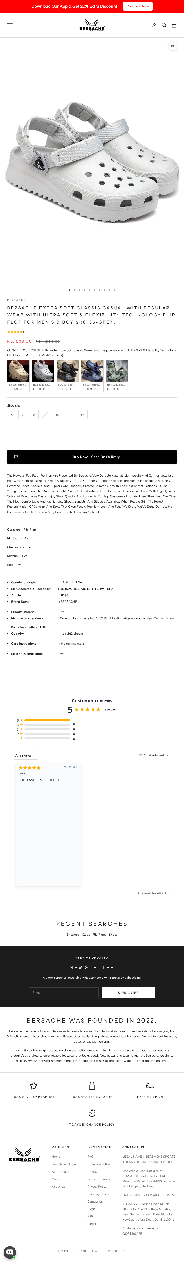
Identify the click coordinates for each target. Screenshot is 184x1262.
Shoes (113, 934)
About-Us (59, 1187)
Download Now (138, 6)
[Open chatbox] (10, 1252)
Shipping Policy (98, 1194)
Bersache (16, 300)
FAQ (90, 1157)
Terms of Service (98, 1179)
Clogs (86, 934)
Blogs (91, 1209)
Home (56, 1157)
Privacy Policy (96, 1187)
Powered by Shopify (108, 1251)
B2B (90, 1216)
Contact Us (95, 1201)
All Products (60, 1172)
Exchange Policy (98, 1164)
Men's (56, 1179)
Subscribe (128, 992)
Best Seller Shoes (64, 1164)
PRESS (92, 1172)
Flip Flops (99, 934)
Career (91, 1224)
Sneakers (73, 934)
